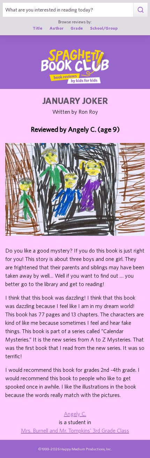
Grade (76, 27)
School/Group (104, 27)
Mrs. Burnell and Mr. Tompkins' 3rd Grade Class (75, 430)
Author (56, 27)
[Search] (140, 10)
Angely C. (75, 414)
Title (38, 27)
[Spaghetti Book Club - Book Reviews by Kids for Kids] (75, 66)
